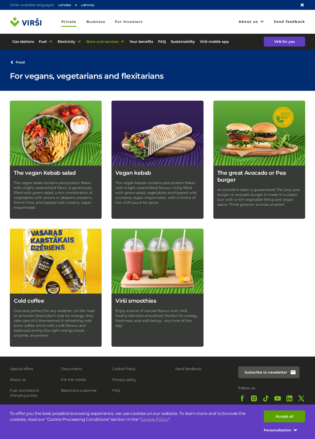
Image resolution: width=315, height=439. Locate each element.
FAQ (116, 390)
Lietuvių (87, 5)
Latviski (64, 5)
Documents (71, 368)
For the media (73, 379)
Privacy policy (124, 379)
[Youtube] (278, 398)
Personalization (277, 430)
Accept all (284, 416)
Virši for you (284, 41)
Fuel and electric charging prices (24, 393)
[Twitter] (301, 398)
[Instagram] (254, 398)
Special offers (21, 368)
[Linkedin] (289, 398)
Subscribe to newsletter (266, 372)
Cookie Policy (154, 419)
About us (18, 379)
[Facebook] (242, 398)
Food (20, 62)
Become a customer (79, 390)
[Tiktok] (266, 398)
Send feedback (188, 368)
